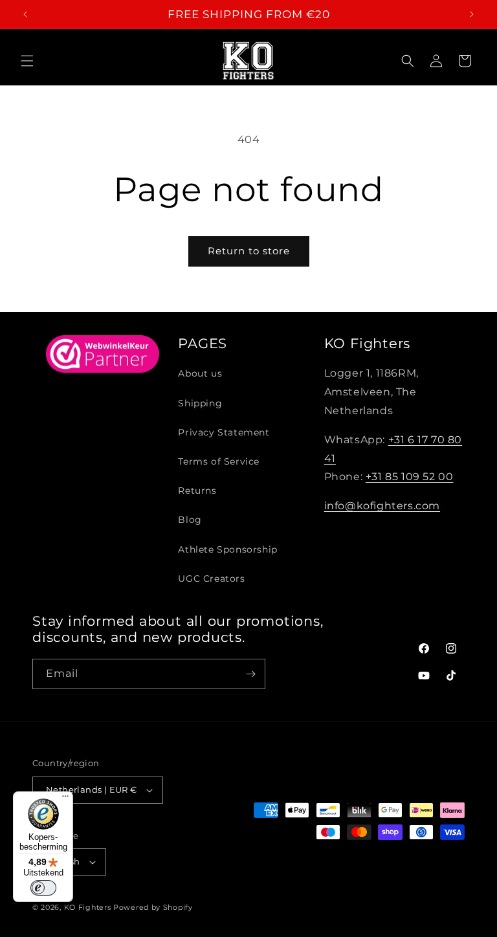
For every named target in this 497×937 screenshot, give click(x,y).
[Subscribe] (250, 674)
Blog (189, 519)
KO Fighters (87, 907)
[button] (27, 61)
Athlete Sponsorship (227, 549)
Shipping (200, 403)
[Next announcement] (472, 14)
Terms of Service (219, 461)
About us (200, 373)
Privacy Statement (223, 432)
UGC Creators (211, 578)
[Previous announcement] (25, 14)
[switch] (43, 888)
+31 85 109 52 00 (410, 476)
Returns (197, 490)
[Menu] (65, 799)
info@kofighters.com (382, 506)
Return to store (249, 251)
